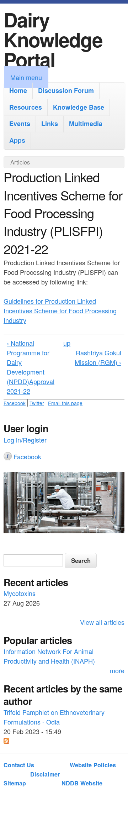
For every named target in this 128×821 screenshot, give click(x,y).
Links (49, 123)
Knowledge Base (78, 107)
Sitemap (15, 783)
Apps (17, 140)
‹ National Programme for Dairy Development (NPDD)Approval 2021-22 (30, 367)
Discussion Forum (66, 90)
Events (19, 123)
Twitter (37, 403)
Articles (20, 162)
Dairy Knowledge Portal (53, 39)
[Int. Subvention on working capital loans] (64, 503)
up (66, 342)
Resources (25, 107)
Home (18, 90)
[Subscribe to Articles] (6, 741)
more (117, 670)
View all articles (102, 622)
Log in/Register (25, 439)
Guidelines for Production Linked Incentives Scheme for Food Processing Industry (60, 310)
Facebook (15, 403)
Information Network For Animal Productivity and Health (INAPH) (49, 656)
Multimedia (85, 123)
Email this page (65, 403)
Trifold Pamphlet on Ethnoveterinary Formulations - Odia (54, 716)
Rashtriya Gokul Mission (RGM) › (98, 357)
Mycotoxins (20, 593)
